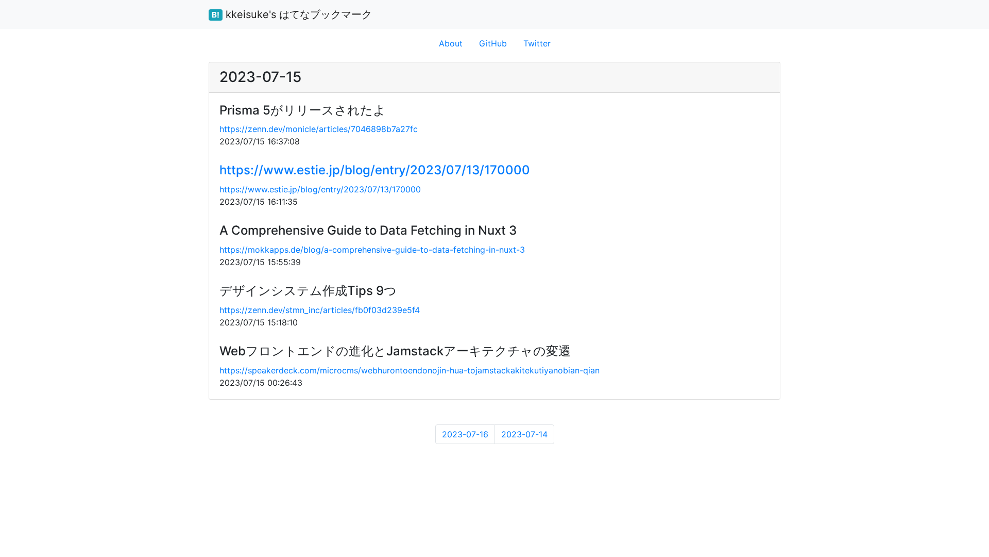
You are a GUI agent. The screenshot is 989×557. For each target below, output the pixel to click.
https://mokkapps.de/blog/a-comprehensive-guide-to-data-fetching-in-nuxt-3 (372, 249)
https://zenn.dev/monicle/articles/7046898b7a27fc (318, 129)
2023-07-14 (524, 434)
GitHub (493, 43)
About (451, 43)
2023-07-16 (465, 434)
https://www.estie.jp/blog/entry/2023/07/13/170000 (374, 169)
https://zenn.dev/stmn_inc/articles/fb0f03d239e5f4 (319, 310)
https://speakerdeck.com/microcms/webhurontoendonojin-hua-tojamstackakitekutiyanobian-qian (409, 370)
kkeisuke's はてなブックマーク (292, 14)
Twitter (537, 43)
